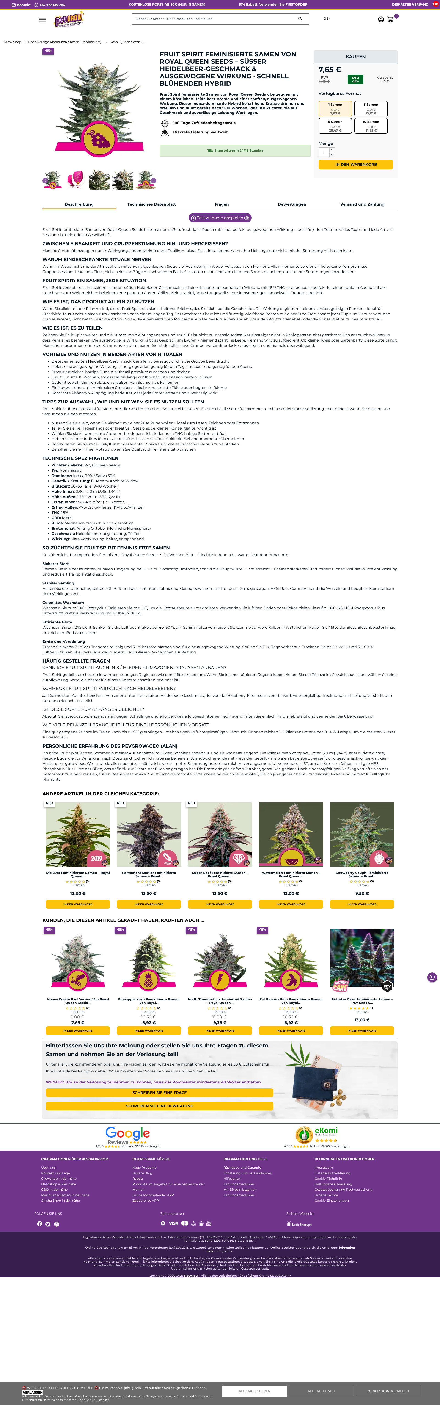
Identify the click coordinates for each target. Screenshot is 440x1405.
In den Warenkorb (355, 164)
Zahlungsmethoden (239, 1184)
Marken (138, 1189)
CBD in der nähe (54, 1189)
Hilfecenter (232, 1178)
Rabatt (137, 1178)
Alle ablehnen (321, 1391)
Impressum (324, 1167)
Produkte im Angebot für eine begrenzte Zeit (168, 1184)
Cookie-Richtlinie (328, 1178)
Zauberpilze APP (145, 1200)
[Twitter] (48, 1224)
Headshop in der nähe (58, 1184)
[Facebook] (40, 1224)
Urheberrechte (326, 1195)
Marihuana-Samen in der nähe (65, 1195)
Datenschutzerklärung (333, 1173)
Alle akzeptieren (254, 1391)
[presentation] (45, 180)
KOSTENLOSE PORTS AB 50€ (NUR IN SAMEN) (167, 4)
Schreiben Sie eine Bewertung (159, 1106)
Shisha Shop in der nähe (60, 1200)
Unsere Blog (142, 1173)
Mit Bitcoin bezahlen (239, 1189)
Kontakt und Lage (55, 1173)
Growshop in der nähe (59, 1178)
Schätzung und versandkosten (247, 1173)
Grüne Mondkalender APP (153, 1195)
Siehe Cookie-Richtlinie (93, 1400)
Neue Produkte (144, 1167)
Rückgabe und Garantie (242, 1167)
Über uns (48, 1167)
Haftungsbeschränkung (333, 1184)
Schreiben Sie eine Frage (159, 1093)
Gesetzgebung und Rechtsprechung (344, 1189)
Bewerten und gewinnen (184, 91)
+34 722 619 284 (51, 5)
